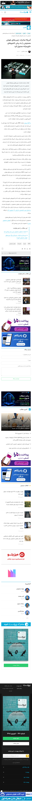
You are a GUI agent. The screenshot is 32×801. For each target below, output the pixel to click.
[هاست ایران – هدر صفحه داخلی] (16, 23)
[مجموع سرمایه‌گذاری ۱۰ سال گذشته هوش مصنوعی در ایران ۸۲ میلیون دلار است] (26, 294)
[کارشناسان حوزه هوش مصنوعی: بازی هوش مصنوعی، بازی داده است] (26, 285)
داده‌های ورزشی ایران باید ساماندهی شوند (19, 448)
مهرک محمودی (20, 589)
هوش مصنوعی (18, 33)
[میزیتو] (16, 557)
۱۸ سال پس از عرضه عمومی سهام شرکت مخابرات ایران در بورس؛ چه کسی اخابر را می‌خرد (13, 525)
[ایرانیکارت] (16, 794)
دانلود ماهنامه (16, 738)
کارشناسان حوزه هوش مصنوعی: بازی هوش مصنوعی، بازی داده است (12, 281)
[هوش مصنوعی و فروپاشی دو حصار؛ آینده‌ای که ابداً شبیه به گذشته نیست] (26, 304)
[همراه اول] (16, 799)
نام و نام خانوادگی (27, 354)
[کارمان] (16, 573)
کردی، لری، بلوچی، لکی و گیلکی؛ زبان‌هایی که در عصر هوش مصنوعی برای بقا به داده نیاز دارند (13, 538)
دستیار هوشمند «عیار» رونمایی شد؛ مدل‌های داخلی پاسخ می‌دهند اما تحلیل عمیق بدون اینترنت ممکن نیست (12, 310)
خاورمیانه (19, 244)
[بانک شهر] (16, 19)
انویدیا (24, 244)
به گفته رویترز (27, 123)
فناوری (24, 28)
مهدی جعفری (22, 51)
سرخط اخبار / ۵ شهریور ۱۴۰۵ (22, 433)
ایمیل (30, 360)
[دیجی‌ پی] (16, 3)
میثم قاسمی (21, 611)
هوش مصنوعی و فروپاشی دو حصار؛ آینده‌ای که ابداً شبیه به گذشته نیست (12, 300)
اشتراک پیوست (16, 665)
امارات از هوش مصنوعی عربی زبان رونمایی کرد (15, 232)
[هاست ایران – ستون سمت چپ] (16, 263)
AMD (29, 244)
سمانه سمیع (21, 604)
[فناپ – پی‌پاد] (16, 339)
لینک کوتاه (6, 253)
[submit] (27, 756)
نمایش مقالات (16, 743)
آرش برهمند (21, 596)
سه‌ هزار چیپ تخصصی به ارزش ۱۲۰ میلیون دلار (19, 210)
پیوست (29, 33)
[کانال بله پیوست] (16, 7)
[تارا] (16, 324)
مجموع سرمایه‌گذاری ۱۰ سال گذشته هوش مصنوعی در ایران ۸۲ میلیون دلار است (13, 290)
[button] (30, 12)
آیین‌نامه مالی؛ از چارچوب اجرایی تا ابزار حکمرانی (17, 444)
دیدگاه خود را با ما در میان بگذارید (24, 366)
